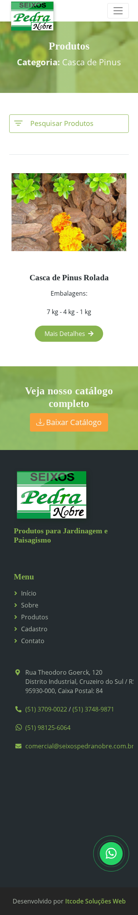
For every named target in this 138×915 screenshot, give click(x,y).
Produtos (34, 617)
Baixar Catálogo (73, 422)
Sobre (29, 605)
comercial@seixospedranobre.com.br (79, 746)
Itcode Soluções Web (95, 901)
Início (28, 593)
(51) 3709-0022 (46, 709)
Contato (32, 641)
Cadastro (34, 629)
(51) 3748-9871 (93, 709)
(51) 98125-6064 (48, 727)
